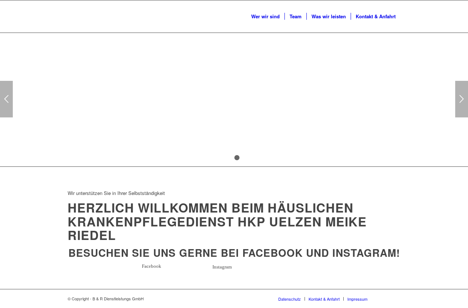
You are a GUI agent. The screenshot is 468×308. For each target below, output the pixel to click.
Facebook (272, 252)
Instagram (364, 252)
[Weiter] (461, 99)
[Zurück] (6, 99)
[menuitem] (265, 16)
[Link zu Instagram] (394, 298)
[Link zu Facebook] (383, 298)
